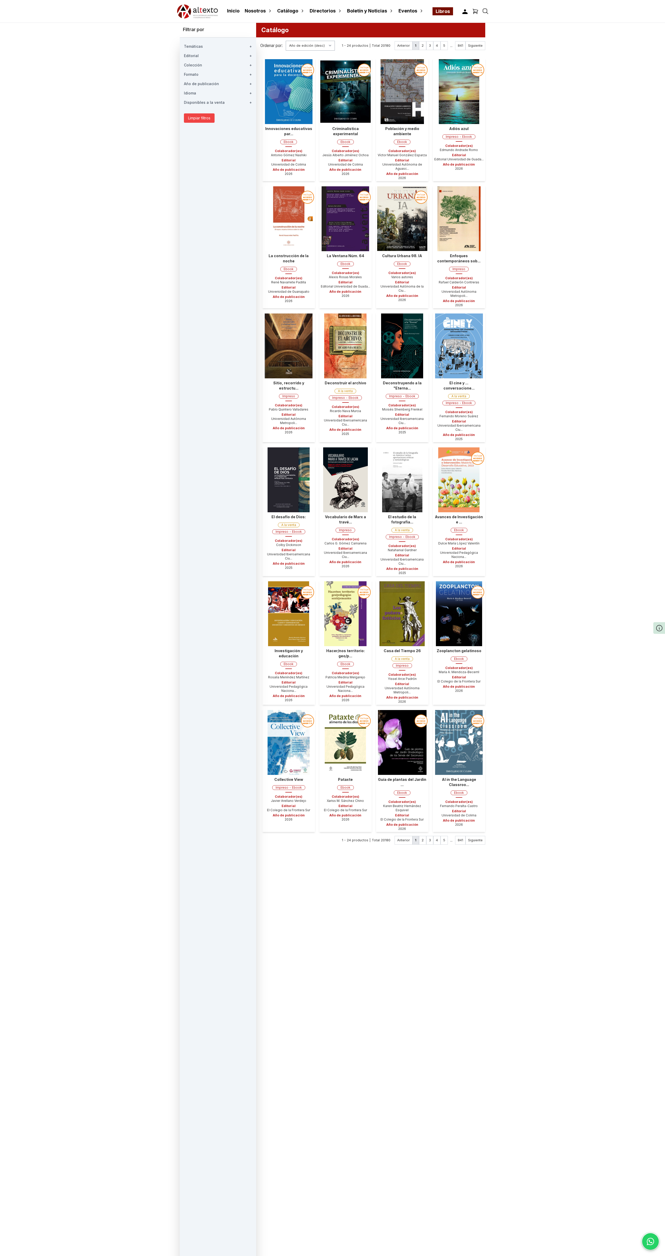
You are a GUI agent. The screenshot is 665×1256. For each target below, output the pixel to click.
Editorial (218, 55)
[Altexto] (197, 11)
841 (460, 45)
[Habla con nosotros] (650, 1241)
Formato (218, 74)
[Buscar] (485, 11)
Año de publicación (218, 83)
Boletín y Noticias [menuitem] (367, 10)
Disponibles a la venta (218, 102)
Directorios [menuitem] (323, 10)
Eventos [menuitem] (407, 10)
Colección (218, 65)
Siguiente (475, 45)
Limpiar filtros (199, 118)
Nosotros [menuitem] (255, 10)
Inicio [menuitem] (233, 10)
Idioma (218, 93)
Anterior (403, 45)
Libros (443, 11)
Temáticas (218, 46)
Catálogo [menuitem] (287, 10)
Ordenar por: (271, 46)
